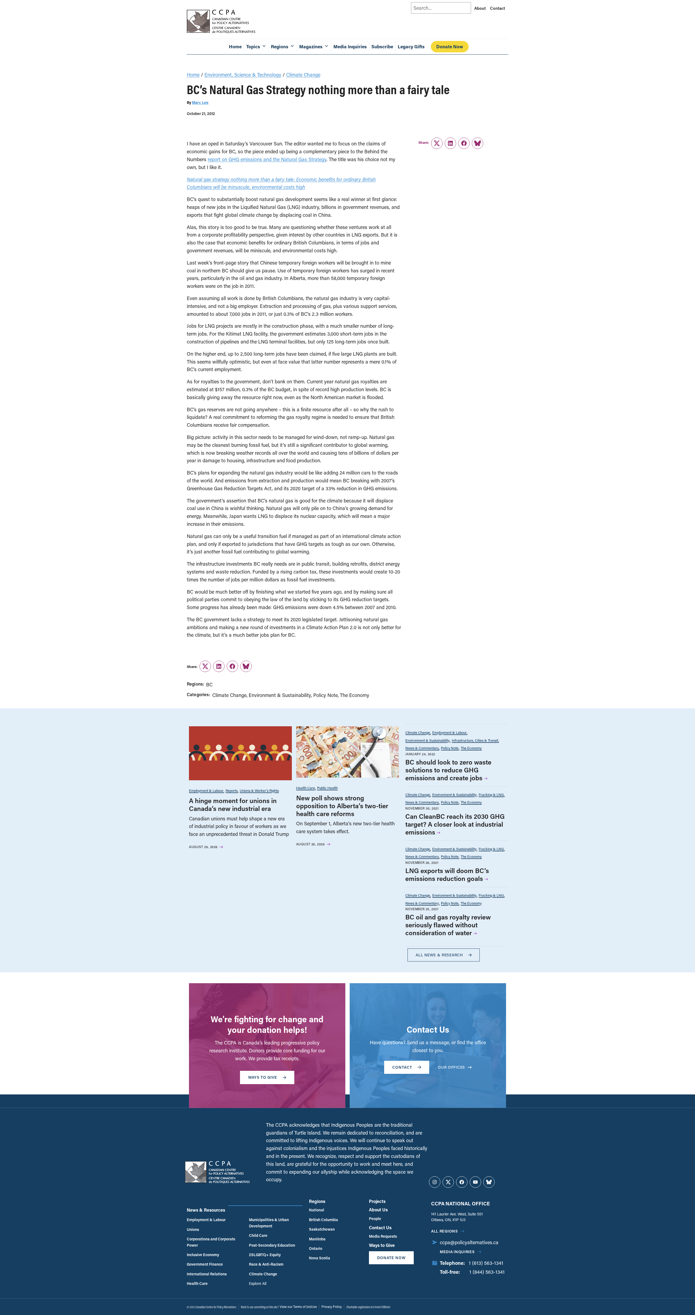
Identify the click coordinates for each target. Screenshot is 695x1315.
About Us (378, 1209)
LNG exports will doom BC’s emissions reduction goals (447, 874)
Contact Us (380, 1227)
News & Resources (206, 1210)
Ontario (315, 1248)
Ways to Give (382, 1245)
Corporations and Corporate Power (211, 1241)
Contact (497, 8)
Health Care (305, 787)
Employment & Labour (206, 790)
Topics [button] (253, 46)
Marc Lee (200, 102)
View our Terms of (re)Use (298, 1306)
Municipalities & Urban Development (269, 1222)
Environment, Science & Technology (242, 74)
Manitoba (317, 1238)
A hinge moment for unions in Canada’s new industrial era (233, 804)
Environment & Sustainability (280, 695)
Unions (193, 1229)
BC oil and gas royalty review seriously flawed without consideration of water (448, 925)
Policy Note (325, 695)
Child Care (258, 1235)
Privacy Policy (331, 1306)
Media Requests (383, 1236)
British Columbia (323, 1219)
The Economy (354, 695)
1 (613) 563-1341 (486, 1263)
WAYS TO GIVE (262, 1077)
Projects (377, 1201)
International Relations (207, 1273)
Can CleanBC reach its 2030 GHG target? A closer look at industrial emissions (455, 824)
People (375, 1218)
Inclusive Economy (203, 1254)
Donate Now (449, 46)
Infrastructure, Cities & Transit (475, 740)
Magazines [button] (311, 46)
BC (209, 684)
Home (235, 46)
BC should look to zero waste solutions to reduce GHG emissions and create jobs (448, 770)
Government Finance (205, 1264)
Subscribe (382, 46)
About (480, 8)
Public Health (327, 787)
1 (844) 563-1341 (487, 1272)
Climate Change (303, 74)
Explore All (257, 1283)
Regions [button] (279, 46)
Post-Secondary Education (272, 1245)
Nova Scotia (319, 1257)
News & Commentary (422, 748)
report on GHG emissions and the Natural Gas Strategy (267, 159)
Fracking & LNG (491, 794)
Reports (232, 790)
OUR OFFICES (451, 1067)
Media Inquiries (350, 46)
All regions (444, 1231)
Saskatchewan (322, 1229)
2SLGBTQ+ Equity (265, 1254)
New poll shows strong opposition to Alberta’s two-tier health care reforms (342, 806)
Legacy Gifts (411, 46)
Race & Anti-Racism (266, 1264)
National (316, 1209)
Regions (317, 1201)
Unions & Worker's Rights (259, 790)
